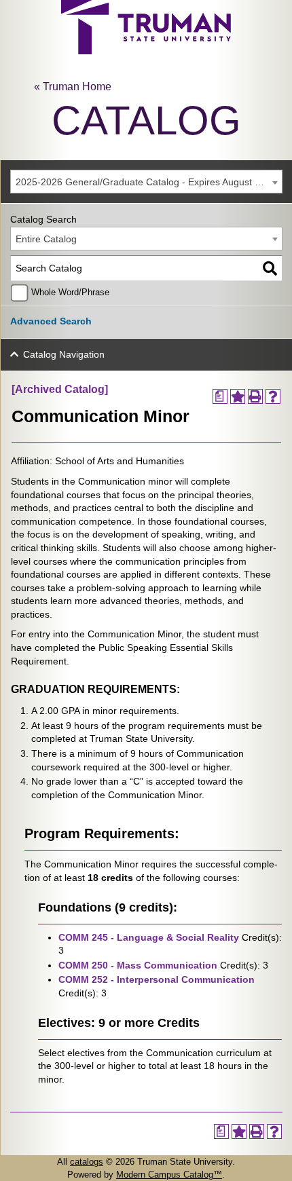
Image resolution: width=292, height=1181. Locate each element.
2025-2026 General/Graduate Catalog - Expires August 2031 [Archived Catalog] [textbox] (149, 181)
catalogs (86, 1162)
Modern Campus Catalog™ (169, 1174)
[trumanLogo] (146, 50)
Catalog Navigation (64, 354)
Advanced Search (51, 321)
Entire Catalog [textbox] (46, 238)
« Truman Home (72, 86)
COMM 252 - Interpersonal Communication (156, 979)
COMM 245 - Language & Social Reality (148, 937)
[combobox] (146, 181)
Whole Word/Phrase (70, 292)
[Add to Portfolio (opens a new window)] (237, 396)
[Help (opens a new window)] (273, 396)
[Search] (269, 268)
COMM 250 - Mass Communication (137, 965)
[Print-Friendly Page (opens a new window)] (255, 396)
